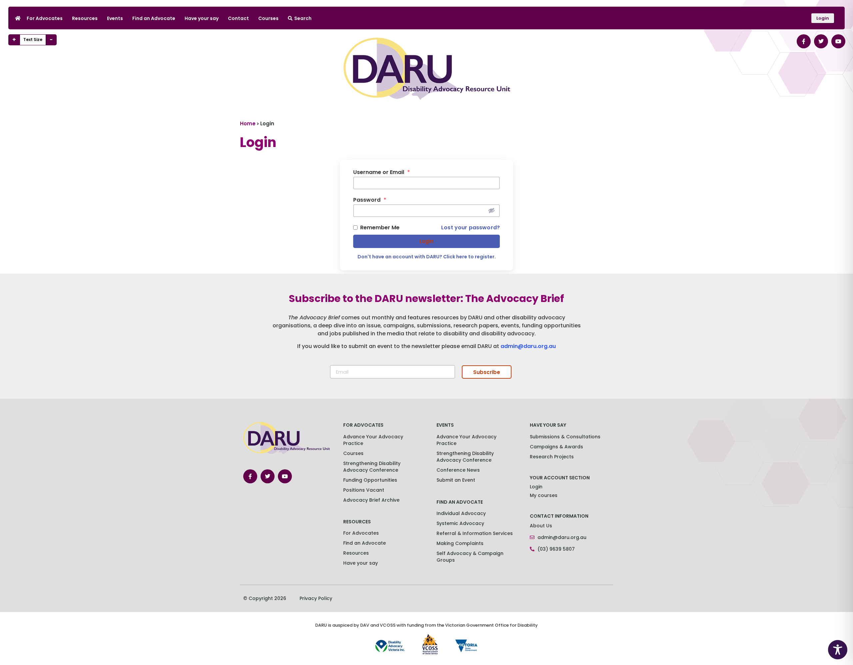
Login (426, 241)
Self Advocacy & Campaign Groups (469, 556)
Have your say (202, 18)
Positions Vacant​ (363, 490)
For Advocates (45, 18)
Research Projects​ (552, 456)
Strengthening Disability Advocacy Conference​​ (372, 466)
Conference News (458, 470)
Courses (268, 18)
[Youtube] (838, 41)
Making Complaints (459, 543)
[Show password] (491, 210)
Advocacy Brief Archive (371, 500)
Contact (238, 18)
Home (248, 123)
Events (115, 18)
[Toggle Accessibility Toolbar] (837, 649)
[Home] (18, 18)
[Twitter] (821, 41)
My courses (543, 495)
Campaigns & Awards (556, 446)
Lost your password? (470, 227)
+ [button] (14, 40)
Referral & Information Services (474, 533)
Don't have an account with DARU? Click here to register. (427, 256)
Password (369, 200)
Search (303, 18)
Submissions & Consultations (565, 436)
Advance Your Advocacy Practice (373, 440)
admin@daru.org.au (528, 346)
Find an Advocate (153, 18)
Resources (85, 18)
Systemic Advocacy (460, 523)
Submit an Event (455, 480)
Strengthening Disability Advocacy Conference (465, 456)
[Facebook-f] (804, 41)
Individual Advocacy (461, 513)
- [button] (51, 40)
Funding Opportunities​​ (370, 480)
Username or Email (381, 172)
